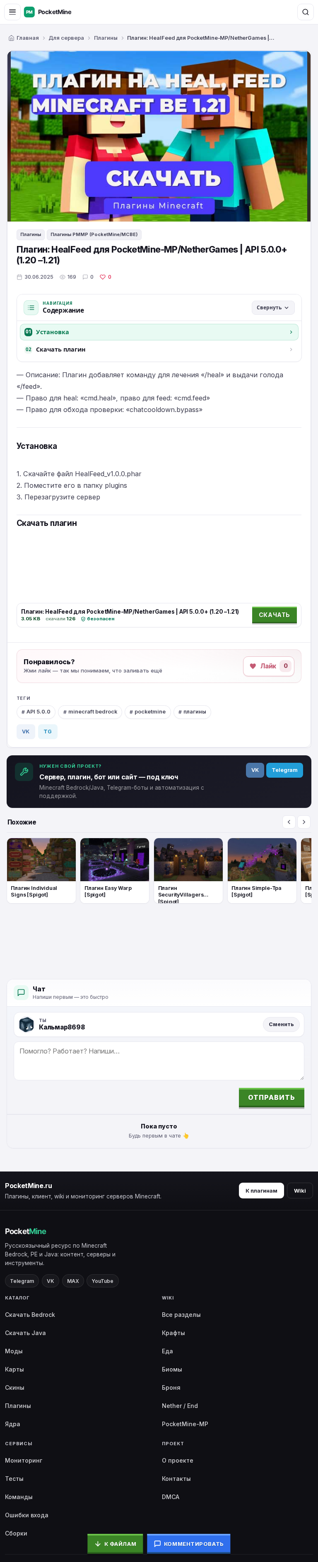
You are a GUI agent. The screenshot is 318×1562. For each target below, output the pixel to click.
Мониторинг (23, 1460)
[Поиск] (305, 12)
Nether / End (180, 1405)
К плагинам (261, 1190)
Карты (14, 1369)
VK (25, 731)
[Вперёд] (304, 822)
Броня (171, 1387)
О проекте (177, 1460)
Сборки (16, 1533)
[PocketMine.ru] (56, 12)
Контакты (176, 1478)
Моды (14, 1351)
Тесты (14, 1478)
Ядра (12, 1423)
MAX (73, 1281)
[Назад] (289, 822)
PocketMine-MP (185, 1423)
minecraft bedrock (92, 712)
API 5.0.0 (38, 712)
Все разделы (181, 1314)
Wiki (300, 1190)
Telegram (285, 770)
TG (47, 731)
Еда (167, 1351)
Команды (19, 1496)
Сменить (281, 1024)
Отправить (271, 1097)
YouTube (102, 1281)
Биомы (172, 1369)
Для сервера (66, 38)
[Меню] (12, 12)
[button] (262, 666)
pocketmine (150, 712)
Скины (14, 1387)
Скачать (274, 614)
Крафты (173, 1332)
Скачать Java (25, 1332)
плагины (194, 712)
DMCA (170, 1496)
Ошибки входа (26, 1515)
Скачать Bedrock (30, 1314)
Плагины (106, 38)
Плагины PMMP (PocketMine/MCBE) (94, 234)
